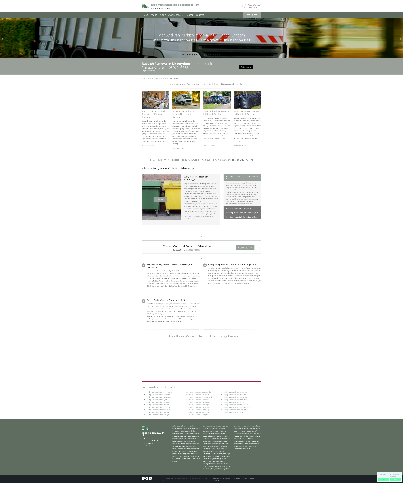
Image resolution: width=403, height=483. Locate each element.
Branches (149, 446)
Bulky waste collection (162, 78)
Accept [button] (395, 479)
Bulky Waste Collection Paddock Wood (199, 402)
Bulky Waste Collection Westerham (198, 407)
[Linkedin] (150, 478)
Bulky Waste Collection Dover (234, 402)
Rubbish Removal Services (171, 15)
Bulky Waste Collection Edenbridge (236, 397)
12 (208, 54)
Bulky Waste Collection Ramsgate (158, 415)
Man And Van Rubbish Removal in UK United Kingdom (183, 114)
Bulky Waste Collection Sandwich (158, 402)
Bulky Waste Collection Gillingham (235, 400)
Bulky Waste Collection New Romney (160, 392)
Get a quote (252, 15)
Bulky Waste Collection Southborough (237, 407)
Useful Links (149, 443)
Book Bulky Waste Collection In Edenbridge (241, 217)
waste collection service (249, 199)
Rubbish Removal (147, 78)
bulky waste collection (191, 184)
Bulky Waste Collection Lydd (157, 400)
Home (145, 15)
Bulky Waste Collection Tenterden (235, 410)
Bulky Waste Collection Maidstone (197, 412)
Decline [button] (383, 479)
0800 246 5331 (254, 4)
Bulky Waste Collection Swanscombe (198, 392)
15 (215, 54)
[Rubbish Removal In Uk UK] (145, 428)
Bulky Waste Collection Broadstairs (159, 395)
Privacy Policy (236, 478)
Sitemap (216, 480)
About (154, 15)
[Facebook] (143, 478)
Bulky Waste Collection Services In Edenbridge (242, 176)
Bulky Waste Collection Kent (158, 387)
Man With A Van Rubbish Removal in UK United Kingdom (153, 114)
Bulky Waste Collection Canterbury (236, 395)
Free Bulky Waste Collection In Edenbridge (241, 212)
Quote (190, 15)
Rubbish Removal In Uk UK (221, 478)
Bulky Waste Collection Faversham (197, 400)
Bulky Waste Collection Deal (233, 412)
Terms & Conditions (248, 478)
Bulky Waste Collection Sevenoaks (236, 405)
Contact (200, 15)
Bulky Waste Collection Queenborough (199, 397)
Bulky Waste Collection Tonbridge (197, 405)
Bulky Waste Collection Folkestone (159, 397)
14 (213, 54)
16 (217, 54)
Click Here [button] (394, 475)
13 (210, 54)
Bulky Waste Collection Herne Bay (197, 410)
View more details (148, 146)
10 (203, 54)
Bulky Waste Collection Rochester (197, 395)
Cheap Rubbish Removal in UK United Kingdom (201, 35)
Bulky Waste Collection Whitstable (159, 410)
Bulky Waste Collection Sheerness (235, 392)
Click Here (160, 200)
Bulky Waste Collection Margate (197, 415)
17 (220, 54)
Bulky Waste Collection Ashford (158, 405)
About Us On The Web (153, 441)
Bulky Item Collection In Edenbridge (239, 208)
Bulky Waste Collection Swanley (158, 412)
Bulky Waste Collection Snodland (158, 407)
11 (206, 54)
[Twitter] (146, 478)
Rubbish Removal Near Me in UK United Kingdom (246, 113)
